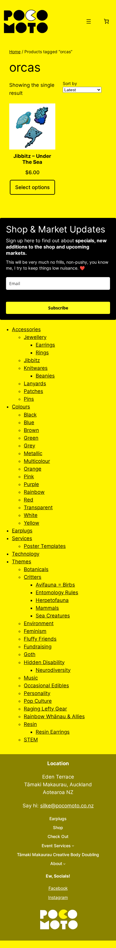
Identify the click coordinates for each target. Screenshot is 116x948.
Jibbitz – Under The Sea (32, 159)
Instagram (58, 897)
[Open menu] (88, 21)
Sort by (70, 83)
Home (15, 51)
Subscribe (58, 308)
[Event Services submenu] (73, 845)
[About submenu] (64, 863)
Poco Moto (66, 20)
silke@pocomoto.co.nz (67, 806)
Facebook (58, 888)
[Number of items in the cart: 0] (106, 21)
